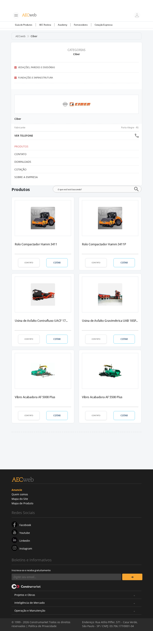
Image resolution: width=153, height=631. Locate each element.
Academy (62, 24)
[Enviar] (132, 577)
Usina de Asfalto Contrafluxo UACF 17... (41, 321)
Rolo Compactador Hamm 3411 (36, 244)
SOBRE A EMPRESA (26, 177)
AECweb (20, 36)
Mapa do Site (20, 499)
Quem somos (20, 494)
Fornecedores (81, 24)
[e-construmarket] (26, 586)
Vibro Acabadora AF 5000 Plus (35, 397)
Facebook (25, 525)
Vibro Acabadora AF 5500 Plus (102, 397)
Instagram (25, 548)
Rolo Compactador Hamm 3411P (104, 244)
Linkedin (24, 540)
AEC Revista (45, 24)
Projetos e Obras (24, 595)
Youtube (24, 533)
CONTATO (28, 262)
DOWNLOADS (22, 161)
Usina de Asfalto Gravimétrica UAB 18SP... (110, 321)
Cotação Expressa (104, 24)
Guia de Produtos (23, 24)
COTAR (57, 262)
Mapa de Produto (22, 503)
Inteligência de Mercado (29, 602)
